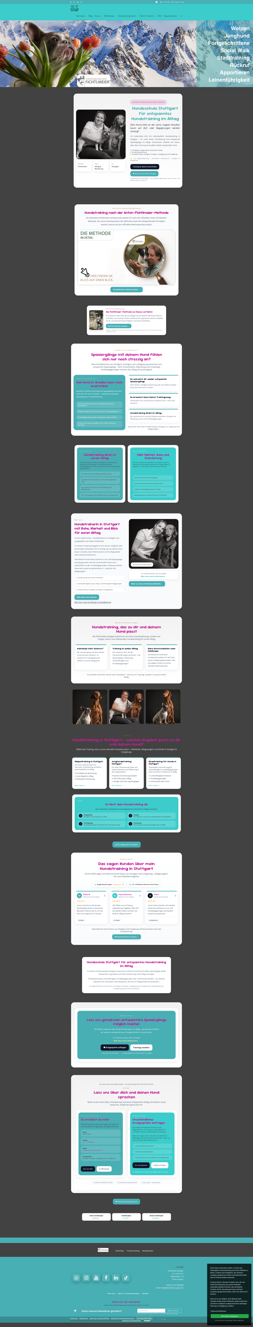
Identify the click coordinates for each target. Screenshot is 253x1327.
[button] (181, 16)
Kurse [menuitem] (97, 16)
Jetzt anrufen (88, 1169)
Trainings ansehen (141, 1047)
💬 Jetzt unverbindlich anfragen (144, 174)
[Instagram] (161, 1319)
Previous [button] (4, 54)
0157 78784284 (177, 1285)
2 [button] (125, 84)
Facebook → (156, 1218)
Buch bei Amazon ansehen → (118, 326)
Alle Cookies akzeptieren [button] (229, 1316)
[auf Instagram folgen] (71, 2)
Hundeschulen (147, 1251)
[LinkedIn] (165, 1319)
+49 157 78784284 (88, 1142)
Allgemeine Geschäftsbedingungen (122, 1318)
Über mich (111, 1293)
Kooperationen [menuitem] (170, 16)
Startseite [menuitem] (80, 16)
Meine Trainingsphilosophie (129, 1293)
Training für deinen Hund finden (145, 167)
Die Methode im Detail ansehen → (126, 289)
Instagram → (96, 1218)
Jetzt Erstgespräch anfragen (126, 844)
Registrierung (179, 2)
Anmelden (166, 2)
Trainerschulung (133, 1251)
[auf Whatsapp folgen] (82, 2)
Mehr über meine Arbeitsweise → (154, 576)
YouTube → (126, 1218)
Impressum (74, 1318)
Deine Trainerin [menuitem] (147, 16)
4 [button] (130, 84)
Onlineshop (119, 1251)
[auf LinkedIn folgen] (78, 2)
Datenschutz (83, 1318)
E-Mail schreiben (160, 1165)
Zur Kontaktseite (141, 1165)
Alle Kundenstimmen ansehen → (126, 937)
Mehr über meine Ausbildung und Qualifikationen (93, 602)
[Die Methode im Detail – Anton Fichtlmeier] (126, 257)
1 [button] (123, 84)
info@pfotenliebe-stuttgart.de (92, 1150)
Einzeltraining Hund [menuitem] (127, 16)
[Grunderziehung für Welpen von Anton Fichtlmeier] (96, 320)
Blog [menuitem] (90, 16)
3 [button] (127, 84)
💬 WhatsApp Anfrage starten (126, 1202)
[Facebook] (158, 1319)
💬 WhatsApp (104, 1169)
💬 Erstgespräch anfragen (114, 1047)
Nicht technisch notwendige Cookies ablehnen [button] (229, 1320)
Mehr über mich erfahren (87, 597)
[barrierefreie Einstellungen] (157, 2)
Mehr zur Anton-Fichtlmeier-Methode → (147, 584)
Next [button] (249, 54)
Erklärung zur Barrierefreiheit (99, 1318)
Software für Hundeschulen (131, 1321)
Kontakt (145, 1293)
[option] (126, 53)
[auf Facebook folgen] (74, 2)
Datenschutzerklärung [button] (218, 1311)
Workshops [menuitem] (109, 16)
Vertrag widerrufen (144, 1318)
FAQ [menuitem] (159, 16)
